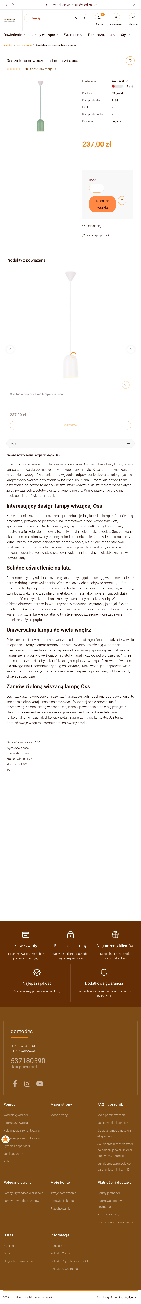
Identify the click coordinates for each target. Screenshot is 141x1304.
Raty (6, 1161)
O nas (7, 1253)
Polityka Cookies (61, 1253)
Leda (115, 121)
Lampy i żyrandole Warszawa (23, 1193)
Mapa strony (59, 1115)
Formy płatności (108, 1193)
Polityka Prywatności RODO (69, 1261)
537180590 (28, 1061)
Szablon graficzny (117, 1297)
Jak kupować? (13, 1153)
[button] (134, 5)
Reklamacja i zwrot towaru (21, 1130)
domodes (7, 45)
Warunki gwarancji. (16, 1115)
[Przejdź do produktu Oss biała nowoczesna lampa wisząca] (70, 329)
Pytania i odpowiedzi (17, 1146)
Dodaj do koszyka (102, 204)
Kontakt (8, 1245)
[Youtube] (39, 1083)
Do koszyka (70, 425)
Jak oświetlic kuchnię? (112, 1123)
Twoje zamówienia (63, 1193)
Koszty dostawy (108, 1214)
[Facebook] (15, 1083)
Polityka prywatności (64, 1269)
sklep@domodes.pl (24, 1067)
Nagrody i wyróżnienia (18, 1261)
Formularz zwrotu (15, 1123)
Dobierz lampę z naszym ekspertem (114, 1133)
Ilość (92, 180)
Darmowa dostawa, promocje (110, 1203)
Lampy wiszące (24, 45)
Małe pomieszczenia (111, 1115)
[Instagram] (27, 1083)
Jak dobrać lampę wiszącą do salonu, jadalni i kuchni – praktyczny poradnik (116, 1150)
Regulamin (57, 1245)
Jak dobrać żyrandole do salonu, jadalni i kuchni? (114, 1166)
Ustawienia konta (62, 1201)
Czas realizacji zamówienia (115, 1222)
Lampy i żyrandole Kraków (21, 1201)
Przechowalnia (60, 1208)
